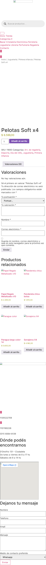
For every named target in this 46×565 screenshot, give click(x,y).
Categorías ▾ (6, 39)
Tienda (9, 36)
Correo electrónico (11, 229)
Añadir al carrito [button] (11, 306)
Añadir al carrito (19, 141)
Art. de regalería (32, 150)
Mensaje (4, 535)
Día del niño (16, 153)
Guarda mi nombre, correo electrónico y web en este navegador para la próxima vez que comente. (22, 243)
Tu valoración (8, 205)
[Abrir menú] (2, 33)
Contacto (4, 48)
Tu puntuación (9, 197)
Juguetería (5, 45)
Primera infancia (26, 59)
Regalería (34, 45)
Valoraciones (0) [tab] (13, 164)
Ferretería (32, 42)
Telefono (4, 518)
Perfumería (24, 45)
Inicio (2, 36)
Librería (14, 45)
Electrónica (22, 42)
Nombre (6, 220)
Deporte (5, 153)
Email (2, 527)
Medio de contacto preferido (14, 553)
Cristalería (11, 42)
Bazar (2, 42)
